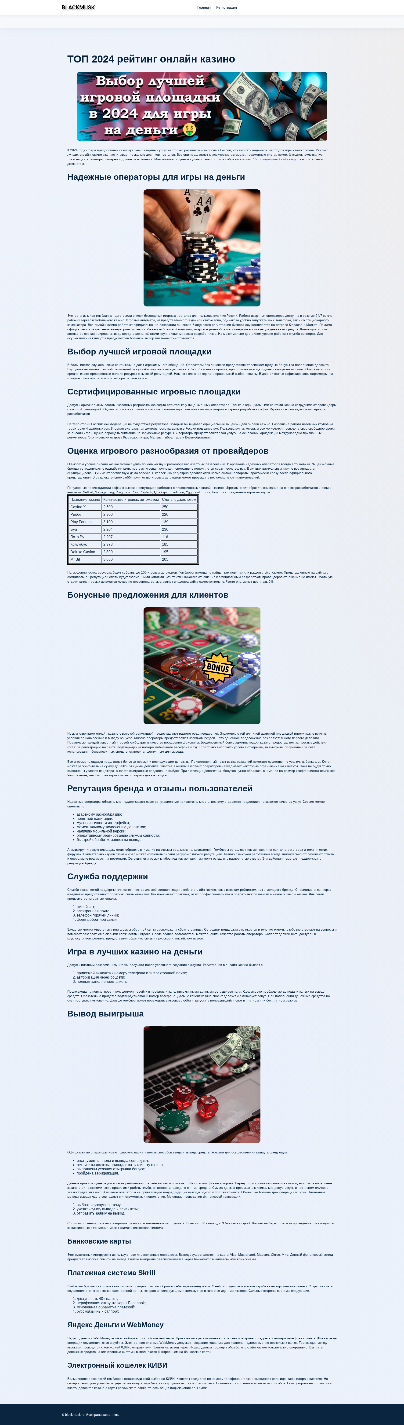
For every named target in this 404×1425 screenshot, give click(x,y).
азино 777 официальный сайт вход (269, 159)
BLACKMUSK (78, 7)
